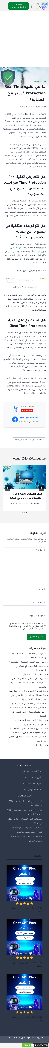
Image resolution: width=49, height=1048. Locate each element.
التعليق (40, 550)
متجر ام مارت (39, 745)
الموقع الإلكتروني (37, 616)
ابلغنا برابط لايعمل (32, 771)
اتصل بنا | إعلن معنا (32, 790)
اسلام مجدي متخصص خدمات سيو (29, 704)
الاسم (41, 589)
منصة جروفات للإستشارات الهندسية (28, 729)
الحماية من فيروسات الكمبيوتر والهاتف (29, 440)
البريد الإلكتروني (37, 603)
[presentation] (24, 477)
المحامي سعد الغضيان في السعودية (28, 708)
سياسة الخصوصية (32, 784)
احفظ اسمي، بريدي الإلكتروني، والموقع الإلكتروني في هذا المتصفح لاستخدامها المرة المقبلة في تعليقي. (26, 626)
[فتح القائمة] (4, 6)
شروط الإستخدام (33, 778)
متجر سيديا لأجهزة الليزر (34, 675)
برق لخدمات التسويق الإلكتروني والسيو (27, 691)
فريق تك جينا (34, 107)
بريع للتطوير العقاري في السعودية (29, 733)
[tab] (26, 512)
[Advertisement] (24, 36)
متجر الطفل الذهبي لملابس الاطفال (29, 679)
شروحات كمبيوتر (40, 82)
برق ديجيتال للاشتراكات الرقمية (18, 6)
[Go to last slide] (41, 488)
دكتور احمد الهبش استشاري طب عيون (27, 662)
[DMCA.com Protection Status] (24, 1045)
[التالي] (7, 488)
